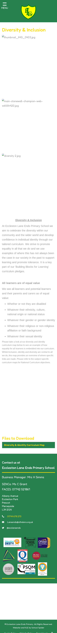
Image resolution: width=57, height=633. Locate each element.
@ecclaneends (14, 527)
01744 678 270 (14, 516)
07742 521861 (21, 489)
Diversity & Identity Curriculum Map (24, 444)
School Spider (38, 627)
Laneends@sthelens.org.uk (20, 522)
